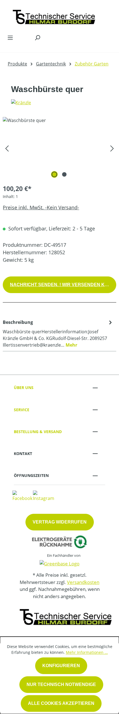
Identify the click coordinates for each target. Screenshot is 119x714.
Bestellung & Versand (38, 431)
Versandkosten (83, 582)
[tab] (58, 333)
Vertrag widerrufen (60, 522)
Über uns (23, 387)
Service (21, 409)
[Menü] (10, 37)
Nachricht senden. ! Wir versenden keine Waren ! (63, 284)
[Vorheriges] (7, 148)
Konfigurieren (61, 665)
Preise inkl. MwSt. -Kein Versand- (41, 207)
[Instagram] (43, 495)
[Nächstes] (112, 148)
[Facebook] (22, 495)
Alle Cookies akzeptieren (61, 703)
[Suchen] (37, 37)
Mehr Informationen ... (87, 652)
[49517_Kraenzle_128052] (59, 148)
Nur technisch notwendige (61, 684)
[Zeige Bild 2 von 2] (64, 174)
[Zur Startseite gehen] (54, 16)
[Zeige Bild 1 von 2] (54, 174)
